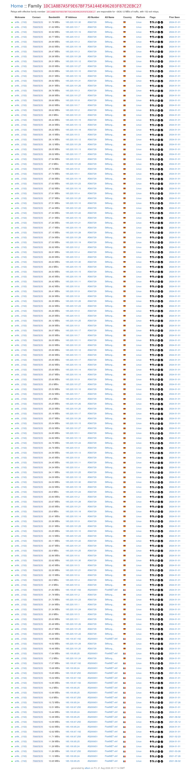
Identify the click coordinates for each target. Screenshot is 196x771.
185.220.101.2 (73, 110)
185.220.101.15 (73, 119)
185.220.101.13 (73, 124)
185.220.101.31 (73, 80)
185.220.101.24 (73, 442)
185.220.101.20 (73, 163)
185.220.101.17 (73, 154)
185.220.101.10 (73, 71)
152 (24, 22)
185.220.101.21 (73, 222)
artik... (18, 22)
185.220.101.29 (73, 144)
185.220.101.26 (73, 85)
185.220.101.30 (73, 22)
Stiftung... (109, 22)
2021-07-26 (175, 702)
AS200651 (93, 589)
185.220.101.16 (73, 31)
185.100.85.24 (73, 668)
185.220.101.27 (73, 66)
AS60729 (92, 22)
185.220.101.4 (73, 193)
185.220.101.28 (73, 56)
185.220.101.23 (73, 183)
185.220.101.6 (73, 286)
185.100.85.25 (73, 653)
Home (17, 5)
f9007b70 (38, 22)
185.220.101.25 (73, 320)
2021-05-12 (175, 672)
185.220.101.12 (73, 61)
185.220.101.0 (73, 36)
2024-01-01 (175, 22)
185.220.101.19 (73, 178)
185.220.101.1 (73, 173)
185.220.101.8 (73, 100)
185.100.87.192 (73, 589)
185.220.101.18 (73, 46)
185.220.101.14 (73, 364)
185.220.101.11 (73, 281)
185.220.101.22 (73, 207)
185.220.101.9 (73, 291)
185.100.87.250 (73, 672)
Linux (138, 22)
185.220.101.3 (73, 41)
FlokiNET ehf (111, 589)
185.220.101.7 (73, 26)
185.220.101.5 (73, 134)
